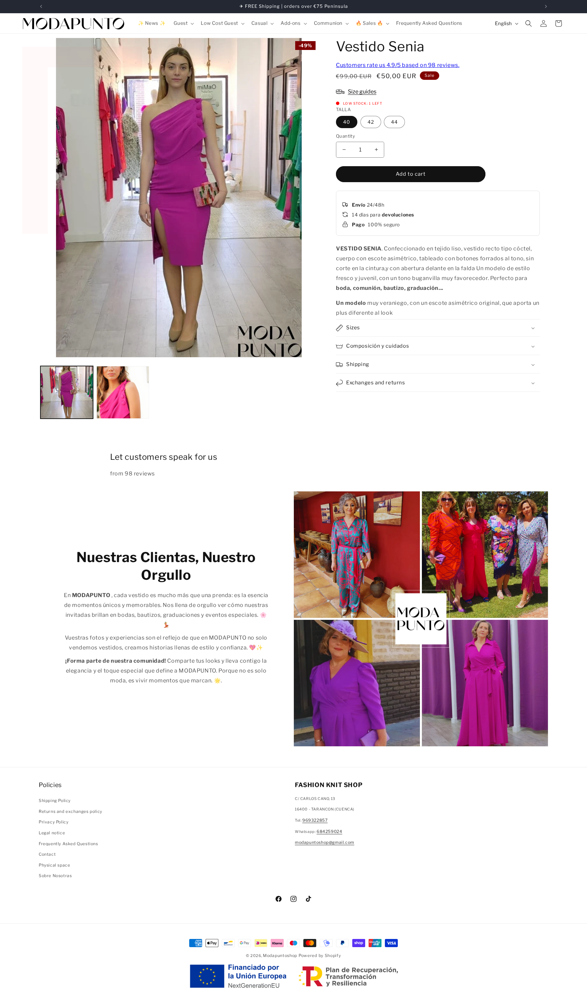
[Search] (528, 23)
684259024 (329, 831)
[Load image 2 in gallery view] (122, 392)
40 (346, 122)
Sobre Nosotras (55, 875)
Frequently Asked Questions (68, 843)
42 (371, 122)
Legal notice (52, 832)
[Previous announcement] (41, 6)
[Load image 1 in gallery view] (66, 392)
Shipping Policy (55, 800)
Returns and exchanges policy (70, 811)
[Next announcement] (545, 6)
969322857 (314, 820)
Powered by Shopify (320, 955)
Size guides (362, 91)
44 (394, 122)
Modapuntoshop (280, 955)
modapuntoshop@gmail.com (324, 842)
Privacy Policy (53, 821)
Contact (47, 854)
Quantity (345, 136)
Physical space (54, 865)
